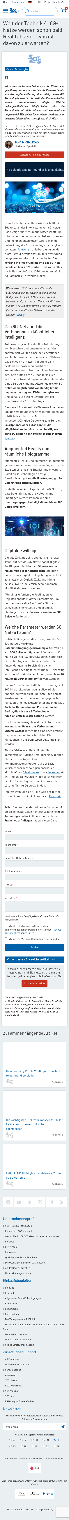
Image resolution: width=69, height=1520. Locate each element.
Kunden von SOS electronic (19, 1231)
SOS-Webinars (12, 1390)
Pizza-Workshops (13, 1385)
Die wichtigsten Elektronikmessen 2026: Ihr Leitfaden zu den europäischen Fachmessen (34, 1124)
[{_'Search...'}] (27, 11)
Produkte (9, 1287)
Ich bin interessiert (34, 983)
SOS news (10, 1396)
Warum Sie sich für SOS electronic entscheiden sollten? (33, 1236)
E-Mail (8, 885)
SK (13, 1440)
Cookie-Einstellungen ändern (19, 1344)
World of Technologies (17, 69)
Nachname (10, 844)
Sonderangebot (13, 1369)
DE (58, 1440)
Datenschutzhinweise (16, 1334)
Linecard (9, 1293)
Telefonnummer (13, 871)
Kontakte (9, 1241)
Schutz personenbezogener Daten (33, 931)
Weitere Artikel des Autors (34, 154)
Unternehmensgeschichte (18, 1273)
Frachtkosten (11, 1303)
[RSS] (61, 1202)
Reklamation (11, 1308)
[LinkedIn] (29, 1202)
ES (47, 1446)
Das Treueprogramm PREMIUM (20, 1319)
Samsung (23, 249)
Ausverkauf (10, 1375)
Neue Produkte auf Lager (17, 1364)
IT (35, 1446)
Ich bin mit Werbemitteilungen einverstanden (34, 939)
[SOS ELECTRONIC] (34, 59)
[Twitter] (40, 1202)
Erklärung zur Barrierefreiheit (19, 1401)
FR (58, 1446)
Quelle (9, 438)
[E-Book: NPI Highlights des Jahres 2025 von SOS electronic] (34, 1158)
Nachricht (10, 898)
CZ (24, 1440)
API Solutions (12, 1359)
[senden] (63, 1426)
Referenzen (11, 1246)
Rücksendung (12, 1314)
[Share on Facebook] (6, 78)
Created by (47, 1509)
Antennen (53, 772)
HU (36, 1440)
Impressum (10, 1252)
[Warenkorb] (63, 11)
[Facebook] (8, 1202)
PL (24, 1446)
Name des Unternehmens (19, 858)
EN (47, 1440)
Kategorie (55, 796)
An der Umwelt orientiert (17, 1268)
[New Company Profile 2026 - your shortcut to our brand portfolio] (34, 1055)
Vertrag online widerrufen (18, 1339)
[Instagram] (51, 1202)
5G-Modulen (31, 772)
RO (14, 1446)
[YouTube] (19, 1202)
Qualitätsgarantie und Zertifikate (21, 1257)
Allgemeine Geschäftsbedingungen (23, 1298)
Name (8, 831)
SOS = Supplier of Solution (18, 1225)
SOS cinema (11, 1380)
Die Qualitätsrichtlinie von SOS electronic (26, 1262)
